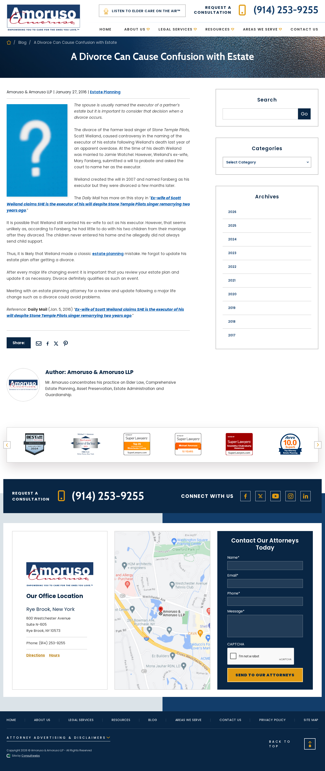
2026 (232, 212)
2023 (232, 253)
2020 (232, 294)
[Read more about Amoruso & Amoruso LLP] (23, 371)
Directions (35, 655)
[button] (7, 445)
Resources (217, 29)
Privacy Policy (272, 720)
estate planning (108, 253)
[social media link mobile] (245, 496)
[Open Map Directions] (162, 534)
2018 (231, 321)
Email (232, 575)
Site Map (311, 720)
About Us (134, 29)
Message (236, 611)
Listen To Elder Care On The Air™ (145, 10)
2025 (232, 225)
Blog (22, 42)
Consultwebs (30, 756)
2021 (231, 280)
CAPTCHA (235, 644)
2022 (232, 267)
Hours (54, 655)
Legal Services (176, 29)
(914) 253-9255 (52, 643)
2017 (231, 335)
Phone (233, 593)
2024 (232, 239)
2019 (231, 308)
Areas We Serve (260, 29)
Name (233, 557)
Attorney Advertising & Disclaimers (56, 737)
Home (105, 29)
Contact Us (304, 29)
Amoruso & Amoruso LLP (100, 372)
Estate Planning (105, 92)
